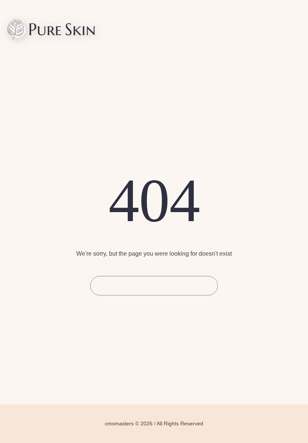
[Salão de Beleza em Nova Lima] (51, 30)
